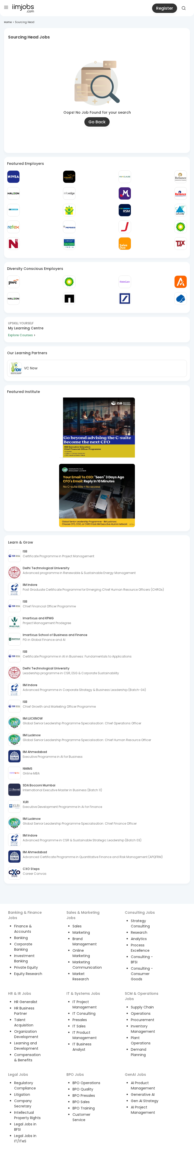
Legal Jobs (18, 1074)
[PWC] (13, 281)
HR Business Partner (24, 1011)
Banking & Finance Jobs (25, 915)
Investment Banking (24, 958)
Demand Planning (138, 1052)
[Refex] (13, 227)
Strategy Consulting (140, 923)
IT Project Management (84, 1004)
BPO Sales (81, 1101)
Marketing (81, 932)
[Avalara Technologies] (180, 281)
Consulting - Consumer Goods (142, 974)
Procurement (142, 1019)
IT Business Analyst (81, 1047)
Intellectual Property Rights (27, 1115)
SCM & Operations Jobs (141, 996)
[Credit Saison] (69, 243)
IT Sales (79, 1026)
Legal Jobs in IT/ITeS (25, 1138)
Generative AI (143, 1094)
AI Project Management (143, 1110)
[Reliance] (180, 176)
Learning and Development (26, 1046)
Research (139, 932)
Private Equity (26, 967)
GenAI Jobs (135, 1074)
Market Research (80, 976)
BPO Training (83, 1108)
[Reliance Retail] (180, 193)
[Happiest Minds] (69, 210)
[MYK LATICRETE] (13, 210)
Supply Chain (142, 1007)
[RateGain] (124, 281)
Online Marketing (81, 953)
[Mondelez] (124, 193)
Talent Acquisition (23, 1022)
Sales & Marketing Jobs (83, 915)
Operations (141, 1013)
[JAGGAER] (124, 227)
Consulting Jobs (140, 912)
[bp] (180, 227)
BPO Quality (82, 1089)
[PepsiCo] (69, 227)
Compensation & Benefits (27, 1057)
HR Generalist (25, 1001)
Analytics (139, 938)
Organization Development (26, 1034)
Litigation (22, 1094)
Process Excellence (140, 948)
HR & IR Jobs (19, 993)
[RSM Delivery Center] (124, 210)
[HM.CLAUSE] (124, 176)
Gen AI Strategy (144, 1100)
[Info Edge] (69, 193)
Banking (21, 937)
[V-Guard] (69, 176)
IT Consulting (83, 1013)
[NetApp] (69, 298)
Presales (79, 1019)
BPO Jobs (75, 1074)
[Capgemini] (180, 298)
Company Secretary (23, 1103)
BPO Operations (86, 1082)
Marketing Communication (87, 965)
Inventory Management (143, 1029)
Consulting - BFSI (142, 959)
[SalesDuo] (124, 243)
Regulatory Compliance (25, 1085)
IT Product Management (84, 1035)
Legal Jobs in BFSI (25, 1127)
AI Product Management (143, 1085)
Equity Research (28, 973)
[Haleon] (13, 193)
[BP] (69, 281)
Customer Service (81, 1117)
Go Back (97, 122)
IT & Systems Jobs (83, 993)
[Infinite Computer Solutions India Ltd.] (180, 210)
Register (164, 8)
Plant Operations (141, 1040)
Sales (77, 926)
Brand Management (84, 941)
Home (8, 22)
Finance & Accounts (23, 929)
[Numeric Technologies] (13, 243)
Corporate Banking (23, 947)
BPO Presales (83, 1095)
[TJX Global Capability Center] (180, 243)
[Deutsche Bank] (124, 298)
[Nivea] (13, 176)
